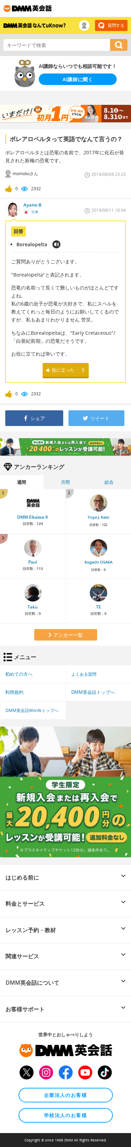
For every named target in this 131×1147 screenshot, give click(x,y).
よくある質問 (83, 674)
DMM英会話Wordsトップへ (32, 710)
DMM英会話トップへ (93, 692)
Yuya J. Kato (98, 517)
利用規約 (14, 692)
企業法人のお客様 (65, 1095)
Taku (33, 607)
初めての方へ (18, 674)
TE (98, 607)
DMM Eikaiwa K (32, 517)
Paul (32, 562)
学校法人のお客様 (65, 1115)
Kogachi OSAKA (98, 562)
